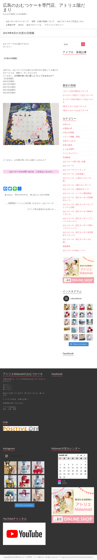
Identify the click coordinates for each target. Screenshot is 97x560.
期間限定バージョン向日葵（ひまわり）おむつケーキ (30, 203)
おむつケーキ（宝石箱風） (74, 174)
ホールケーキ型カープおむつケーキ (78, 95)
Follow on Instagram (80, 344)
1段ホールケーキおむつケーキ (75, 110)
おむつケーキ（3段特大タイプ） (76, 189)
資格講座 (66, 246)
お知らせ (35, 195)
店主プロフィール (34, 25)
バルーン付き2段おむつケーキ (75, 91)
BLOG (20, 25)
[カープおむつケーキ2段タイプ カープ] (89, 329)
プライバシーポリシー (53, 25)
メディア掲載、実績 (71, 136)
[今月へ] (81, 455)
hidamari (9, 195)
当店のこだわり (69, 141)
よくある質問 (68, 149)
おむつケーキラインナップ (17, 21)
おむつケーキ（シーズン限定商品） (78, 193)
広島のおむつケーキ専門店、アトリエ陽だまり (44, 7)
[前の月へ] (77, 455)
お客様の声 (10, 25)
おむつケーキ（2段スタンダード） (77, 185)
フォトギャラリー (70, 153)
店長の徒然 (67, 145)
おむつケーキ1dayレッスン (74, 250)
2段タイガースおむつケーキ (74, 106)
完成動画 (66, 157)
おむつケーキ (68, 165)
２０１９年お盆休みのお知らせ (41, 209)
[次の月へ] (85, 455)
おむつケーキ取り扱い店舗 (74, 161)
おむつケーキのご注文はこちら (70, 21)
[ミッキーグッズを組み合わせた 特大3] (67, 322)
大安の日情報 (44, 195)
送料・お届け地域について (43, 21)
